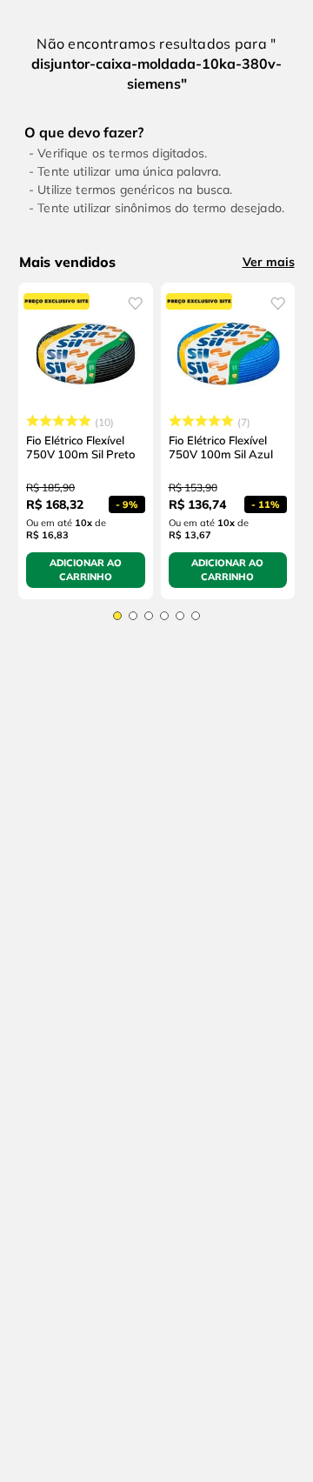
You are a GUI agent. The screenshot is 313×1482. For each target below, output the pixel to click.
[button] (117, 615)
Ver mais (269, 262)
